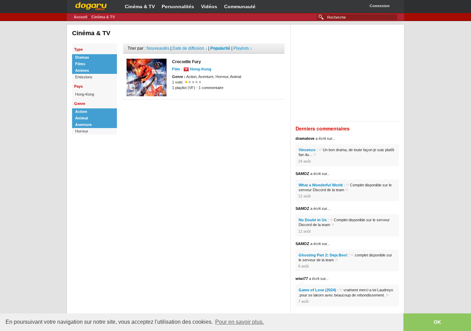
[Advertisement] (203, 109)
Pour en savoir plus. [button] (239, 322)
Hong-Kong (84, 94)
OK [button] (437, 322)
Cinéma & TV (140, 6)
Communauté (239, 6)
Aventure (83, 125)
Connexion (380, 6)
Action (81, 111)
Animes (82, 70)
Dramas (82, 57)
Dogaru (91, 5)
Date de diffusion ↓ (189, 48)
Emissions (83, 77)
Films (80, 64)
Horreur (81, 131)
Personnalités (178, 6)
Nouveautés (158, 48)
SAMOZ (302, 174)
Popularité (220, 48)
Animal (81, 118)
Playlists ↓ (242, 48)
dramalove (304, 138)
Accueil (80, 17)
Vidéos (209, 6)
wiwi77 (301, 278)
